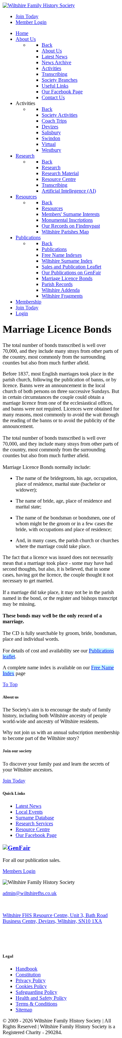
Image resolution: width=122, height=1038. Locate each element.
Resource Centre (33, 829)
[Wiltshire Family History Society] (39, 5)
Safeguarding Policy (36, 992)
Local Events (29, 812)
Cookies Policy (31, 986)
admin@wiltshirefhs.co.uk (30, 893)
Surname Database (35, 817)
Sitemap (24, 1009)
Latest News (28, 806)
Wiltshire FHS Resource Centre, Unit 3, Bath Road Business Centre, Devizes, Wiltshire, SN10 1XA (55, 918)
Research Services (34, 823)
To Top (10, 684)
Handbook (26, 969)
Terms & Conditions (36, 1004)
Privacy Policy (31, 980)
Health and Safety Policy (41, 998)
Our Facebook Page (36, 835)
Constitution (28, 974)
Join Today (14, 780)
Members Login (19, 871)
